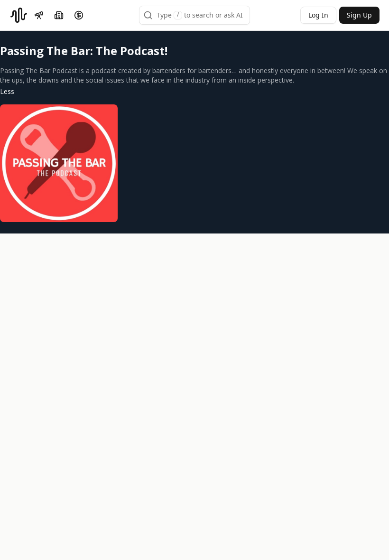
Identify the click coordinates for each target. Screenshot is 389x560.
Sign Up (359, 14)
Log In (318, 14)
